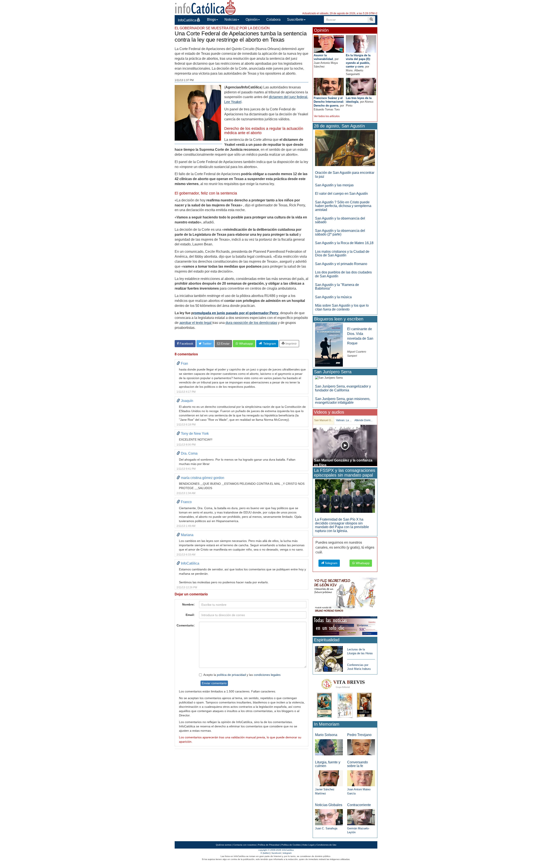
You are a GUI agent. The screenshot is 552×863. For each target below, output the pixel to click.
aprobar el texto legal (195, 323)
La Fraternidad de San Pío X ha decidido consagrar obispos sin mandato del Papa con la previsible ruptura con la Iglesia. (342, 525)
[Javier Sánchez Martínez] (329, 778)
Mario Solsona (326, 735)
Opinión (252, 19)
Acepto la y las (242, 674)
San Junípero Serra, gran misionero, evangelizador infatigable (342, 401)
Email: (190, 615)
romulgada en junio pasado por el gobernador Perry (235, 313)
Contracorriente (359, 805)
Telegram (269, 343)
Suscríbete (295, 19)
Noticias (230, 19)
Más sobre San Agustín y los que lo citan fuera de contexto (342, 307)
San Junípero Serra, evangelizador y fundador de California (343, 388)
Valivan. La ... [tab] (343, 420)
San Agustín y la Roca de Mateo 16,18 (344, 243)
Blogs (211, 19)
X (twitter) (265, 853)
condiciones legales (267, 674)
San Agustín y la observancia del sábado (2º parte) (340, 232)
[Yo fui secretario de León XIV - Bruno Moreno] (345, 596)
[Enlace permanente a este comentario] (178, 363)
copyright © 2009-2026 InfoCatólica (276, 850)
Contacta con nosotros (244, 845)
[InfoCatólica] (205, 7)
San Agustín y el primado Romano (341, 264)
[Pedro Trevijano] (361, 747)
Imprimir (291, 343)
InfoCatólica (187, 20)
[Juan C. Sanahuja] (329, 817)
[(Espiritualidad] (329, 657)
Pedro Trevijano (359, 735)
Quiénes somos (223, 845)
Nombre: (188, 604)
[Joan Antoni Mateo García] (361, 778)
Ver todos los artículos (327, 116)
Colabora (273, 19)
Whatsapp (245, 343)
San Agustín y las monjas (334, 185)
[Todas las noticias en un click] (345, 626)
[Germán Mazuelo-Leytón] (361, 817)
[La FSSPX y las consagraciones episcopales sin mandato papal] (345, 495)
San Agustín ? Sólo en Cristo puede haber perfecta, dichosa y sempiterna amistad (343, 206)
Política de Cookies (291, 845)
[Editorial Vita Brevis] (345, 697)
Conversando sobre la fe (357, 764)
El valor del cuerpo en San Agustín (341, 193)
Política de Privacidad (268, 845)
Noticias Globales (328, 805)
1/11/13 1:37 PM (184, 80)
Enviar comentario (214, 683)
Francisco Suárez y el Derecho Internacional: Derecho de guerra (329, 101)
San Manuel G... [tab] (323, 420)
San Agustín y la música (333, 297)
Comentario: (186, 625)
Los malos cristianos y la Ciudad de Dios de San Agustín (342, 253)
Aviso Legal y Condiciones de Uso (319, 845)
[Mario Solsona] (329, 747)
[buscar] (371, 19)
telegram (287, 853)
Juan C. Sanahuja (326, 828)
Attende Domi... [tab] (363, 420)
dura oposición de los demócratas (251, 323)
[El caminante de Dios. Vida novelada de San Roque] (329, 344)
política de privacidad (231, 674)
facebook (276, 853)
